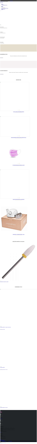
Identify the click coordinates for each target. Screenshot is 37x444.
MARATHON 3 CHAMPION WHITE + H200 (18, 234)
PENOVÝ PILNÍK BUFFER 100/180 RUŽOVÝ (18, 199)
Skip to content (1, 2)
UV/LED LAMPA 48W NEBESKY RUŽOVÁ (18, 111)
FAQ (0, 439)
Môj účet (2, 6)
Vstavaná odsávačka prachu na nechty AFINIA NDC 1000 (18, 137)
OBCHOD (2, 4)
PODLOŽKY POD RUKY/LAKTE (4, 8)
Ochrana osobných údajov (2, 440)
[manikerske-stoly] (2, 1)
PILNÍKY (2, 9)
